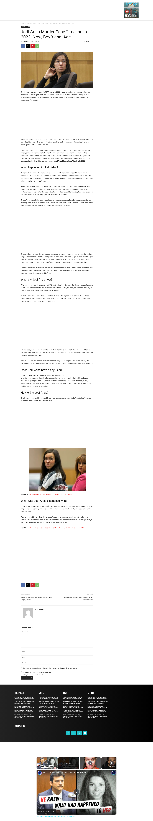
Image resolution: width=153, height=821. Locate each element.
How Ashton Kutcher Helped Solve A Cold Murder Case (67, 772)
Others (29, 24)
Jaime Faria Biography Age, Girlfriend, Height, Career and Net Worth (24, 716)
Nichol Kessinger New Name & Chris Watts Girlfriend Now (50, 494)
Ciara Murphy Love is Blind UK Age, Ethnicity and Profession (24, 698)
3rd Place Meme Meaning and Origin (131, 15)
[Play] (90, 763)
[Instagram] (73, 733)
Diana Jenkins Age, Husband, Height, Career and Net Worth (24, 711)
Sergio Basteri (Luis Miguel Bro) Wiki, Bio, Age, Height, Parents (36, 599)
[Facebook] (23, 46)
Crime (34, 24)
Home (23, 24)
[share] (112, 772)
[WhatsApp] (37, 46)
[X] (28, 46)
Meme (127, 11)
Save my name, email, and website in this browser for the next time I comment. (50, 668)
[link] (40, 773)
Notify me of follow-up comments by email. (37, 672)
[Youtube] (85, 733)
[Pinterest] (32, 46)
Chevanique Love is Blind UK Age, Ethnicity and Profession (24, 702)
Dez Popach (26, 41)
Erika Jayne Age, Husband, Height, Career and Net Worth (24, 707)
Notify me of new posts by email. (34, 675)
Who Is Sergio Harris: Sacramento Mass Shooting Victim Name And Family (56, 528)
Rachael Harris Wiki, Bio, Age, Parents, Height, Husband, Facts (78, 599)
